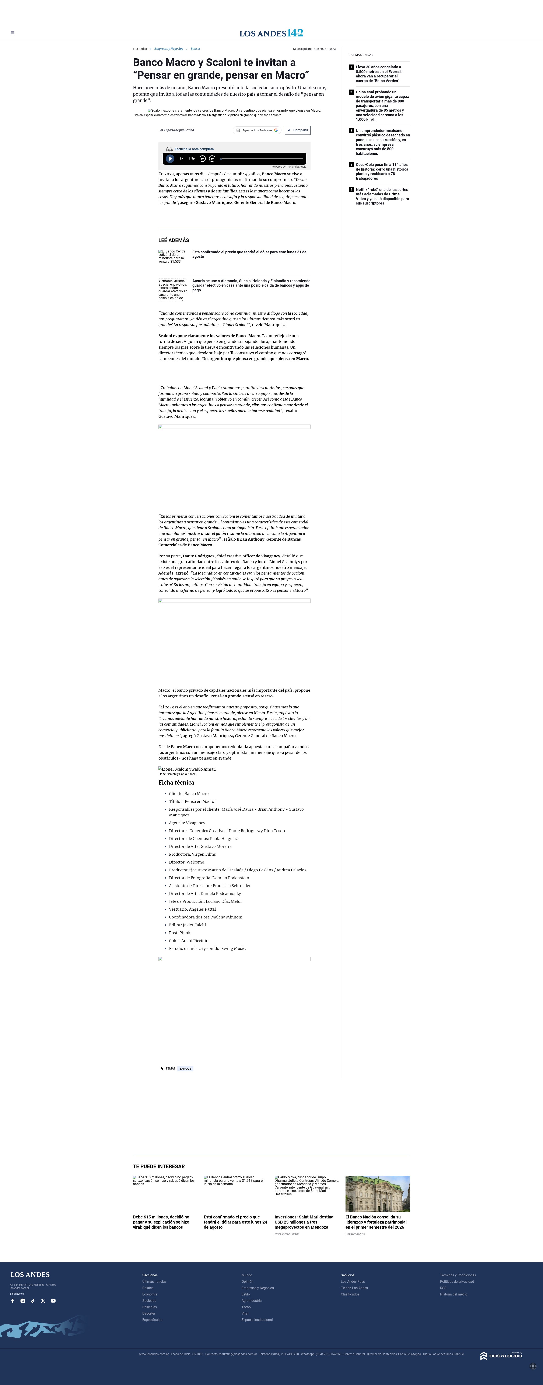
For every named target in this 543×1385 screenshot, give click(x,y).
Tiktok (32, 1300)
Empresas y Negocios (168, 48)
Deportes (149, 1313)
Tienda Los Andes (354, 1288)
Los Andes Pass (353, 1282)
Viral (245, 1313)
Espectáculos (152, 1320)
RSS (443, 1288)
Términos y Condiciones (458, 1275)
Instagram (22, 1300)
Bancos (185, 1068)
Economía (149, 1294)
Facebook (12, 1300)
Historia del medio (453, 1294)
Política (148, 1288)
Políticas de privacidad (457, 1282)
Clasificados (350, 1294)
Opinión (247, 1282)
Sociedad (149, 1301)
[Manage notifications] (533, 1366)
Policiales (149, 1307)
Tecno (246, 1307)
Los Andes (140, 48)
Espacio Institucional (257, 1320)
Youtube (53, 1300)
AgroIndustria (252, 1301)
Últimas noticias (154, 1282)
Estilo (246, 1294)
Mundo (247, 1275)
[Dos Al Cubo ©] (501, 1359)
